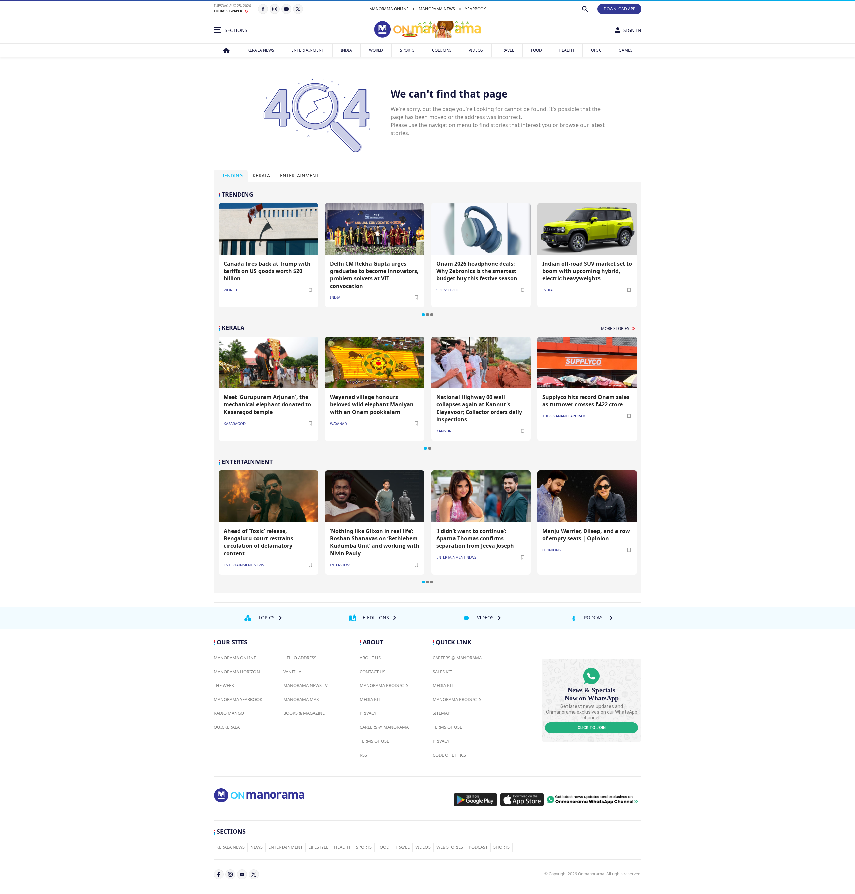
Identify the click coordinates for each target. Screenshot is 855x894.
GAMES (626, 50)
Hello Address (299, 658)
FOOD (536, 50)
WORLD (376, 50)
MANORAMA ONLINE (389, 9)
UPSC (596, 50)
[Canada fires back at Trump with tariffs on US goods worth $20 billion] (268, 229)
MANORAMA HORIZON (237, 672)
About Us (370, 658)
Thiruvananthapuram (564, 416)
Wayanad (338, 423)
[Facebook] (263, 9)
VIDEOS (476, 50)
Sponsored (447, 290)
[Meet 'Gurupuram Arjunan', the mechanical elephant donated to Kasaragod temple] (268, 362)
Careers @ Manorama (384, 727)
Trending (231, 175)
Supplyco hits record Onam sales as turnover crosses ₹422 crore (585, 400)
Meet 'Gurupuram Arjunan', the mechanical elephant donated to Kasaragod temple (267, 404)
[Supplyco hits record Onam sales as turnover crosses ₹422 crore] (587, 362)
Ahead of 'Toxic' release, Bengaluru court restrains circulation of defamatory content (258, 542)
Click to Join (592, 727)
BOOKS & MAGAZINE (304, 713)
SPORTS (407, 50)
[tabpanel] (427, 254)
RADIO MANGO (229, 713)
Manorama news (437, 9)
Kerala (261, 175)
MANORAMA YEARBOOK (238, 699)
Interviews (340, 565)
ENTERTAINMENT (307, 50)
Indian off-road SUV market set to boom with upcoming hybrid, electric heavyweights (587, 271)
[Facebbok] (219, 874)
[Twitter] (298, 9)
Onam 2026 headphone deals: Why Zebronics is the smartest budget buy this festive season (476, 271)
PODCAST (478, 847)
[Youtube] (286, 9)
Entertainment (299, 175)
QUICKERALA (227, 727)
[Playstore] (475, 799)
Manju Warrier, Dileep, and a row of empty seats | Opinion (586, 534)
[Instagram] (275, 9)
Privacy (368, 713)
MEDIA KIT (370, 699)
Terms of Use (374, 741)
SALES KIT (442, 672)
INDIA (346, 50)
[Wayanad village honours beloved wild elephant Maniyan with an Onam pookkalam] (374, 362)
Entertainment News (244, 565)
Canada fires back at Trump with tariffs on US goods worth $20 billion (267, 271)
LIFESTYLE (318, 847)
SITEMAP (441, 713)
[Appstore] (522, 799)
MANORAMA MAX (301, 699)
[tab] (231, 176)
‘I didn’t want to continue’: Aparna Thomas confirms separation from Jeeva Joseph (475, 538)
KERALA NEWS (260, 50)
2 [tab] (427, 314)
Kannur (443, 431)
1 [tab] (423, 314)
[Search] (585, 9)
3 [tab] (431, 314)
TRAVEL (507, 50)
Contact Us (372, 672)
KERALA (233, 328)
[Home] (226, 50)
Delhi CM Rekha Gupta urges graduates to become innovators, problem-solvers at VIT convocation (374, 275)
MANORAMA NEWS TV (305, 685)
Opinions (551, 550)
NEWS (256, 847)
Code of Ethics (449, 755)
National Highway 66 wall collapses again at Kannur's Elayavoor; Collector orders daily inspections (479, 408)
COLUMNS (442, 50)
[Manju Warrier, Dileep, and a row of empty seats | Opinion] (587, 496)
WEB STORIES (449, 847)
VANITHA (292, 672)
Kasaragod (235, 423)
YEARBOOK (475, 9)
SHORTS (501, 847)
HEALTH (566, 50)
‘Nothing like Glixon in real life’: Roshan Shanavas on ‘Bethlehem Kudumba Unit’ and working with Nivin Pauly (374, 542)
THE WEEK (224, 685)
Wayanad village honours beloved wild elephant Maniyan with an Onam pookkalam (372, 404)
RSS (363, 755)
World (230, 290)
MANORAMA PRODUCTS (384, 685)
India (335, 297)
